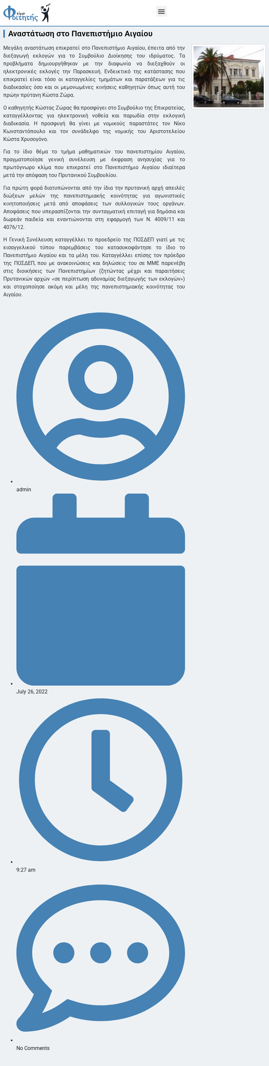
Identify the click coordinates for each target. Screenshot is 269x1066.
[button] (161, 11)
